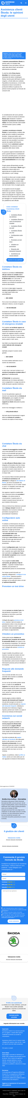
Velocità (4, 887)
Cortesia (4, 882)
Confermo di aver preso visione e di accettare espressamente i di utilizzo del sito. (13, 913)
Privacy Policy (5, 1094)
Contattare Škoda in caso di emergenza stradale (16, 221)
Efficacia (4, 884)
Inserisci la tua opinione (15, 260)
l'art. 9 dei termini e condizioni (17, 916)
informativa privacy (10, 908)
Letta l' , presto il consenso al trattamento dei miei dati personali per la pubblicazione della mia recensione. (13, 909)
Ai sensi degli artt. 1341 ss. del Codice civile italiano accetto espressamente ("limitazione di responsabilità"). (13, 916)
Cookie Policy (11, 1094)
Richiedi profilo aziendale (14, 1016)
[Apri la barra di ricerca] (21, 3)
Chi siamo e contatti (7, 1048)
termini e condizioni (13, 913)
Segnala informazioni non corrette (14, 1023)
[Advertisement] (14, 34)
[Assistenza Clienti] (7, 3)
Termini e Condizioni (19, 1094)
